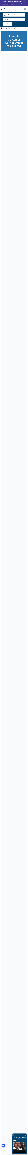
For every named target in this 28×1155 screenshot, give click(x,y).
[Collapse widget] (23, 1135)
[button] (19, 1147)
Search (7, 24)
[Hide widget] (25, 1135)
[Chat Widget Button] (3, 1145)
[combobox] (14, 15)
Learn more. (19, 5)
